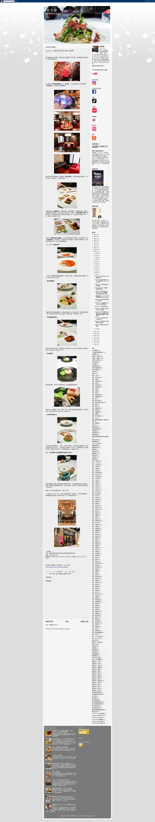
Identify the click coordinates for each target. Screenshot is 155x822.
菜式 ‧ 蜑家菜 (95, 609)
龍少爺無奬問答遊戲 (97, 702)
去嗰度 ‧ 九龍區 (96, 356)
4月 (96, 270)
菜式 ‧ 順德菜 (95, 590)
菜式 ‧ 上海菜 (95, 461)
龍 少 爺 (51, 10)
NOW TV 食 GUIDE (97, 717)
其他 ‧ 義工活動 (96, 400)
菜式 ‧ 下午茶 (95, 463)
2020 (95, 247)
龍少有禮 (94, 696)
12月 (96, 253)
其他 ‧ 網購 (95, 414)
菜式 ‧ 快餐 (95, 517)
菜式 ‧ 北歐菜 (95, 486)
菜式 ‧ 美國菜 (95, 542)
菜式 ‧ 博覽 (95, 572)
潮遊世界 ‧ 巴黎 (96, 663)
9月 (96, 259)
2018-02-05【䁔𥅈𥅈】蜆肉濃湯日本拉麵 (102, 322)
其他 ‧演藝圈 (95, 423)
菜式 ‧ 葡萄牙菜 (96, 599)
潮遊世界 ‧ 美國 (96, 669)
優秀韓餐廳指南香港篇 (97, 709)
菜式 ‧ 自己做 (95, 505)
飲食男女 (94, 648)
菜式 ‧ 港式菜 (95, 578)
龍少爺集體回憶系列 (97, 704)
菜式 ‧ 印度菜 (95, 497)
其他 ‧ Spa (94, 418)
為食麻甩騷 (95, 434)
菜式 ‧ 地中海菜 (96, 499)
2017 (95, 331)
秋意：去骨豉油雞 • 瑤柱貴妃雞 (60, 747)
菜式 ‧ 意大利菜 (96, 594)
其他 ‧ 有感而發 (96, 381)
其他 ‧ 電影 (95, 406)
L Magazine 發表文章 (97, 715)
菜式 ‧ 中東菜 (95, 468)
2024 (95, 238)
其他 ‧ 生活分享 (96, 377)
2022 (95, 243)
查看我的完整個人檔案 (97, 65)
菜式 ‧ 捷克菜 (95, 565)
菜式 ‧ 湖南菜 (95, 580)
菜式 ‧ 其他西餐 (96, 520)
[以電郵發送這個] (68, 571)
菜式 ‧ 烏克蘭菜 (96, 553)
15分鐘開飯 (95, 350)
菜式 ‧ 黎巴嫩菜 (96, 621)
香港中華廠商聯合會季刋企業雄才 (100, 436)
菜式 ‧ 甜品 (95, 569)
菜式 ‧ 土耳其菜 (96, 464)
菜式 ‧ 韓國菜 (95, 626)
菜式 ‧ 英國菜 (95, 544)
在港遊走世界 (95, 365)
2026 (95, 234)
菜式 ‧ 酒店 (52, 573)
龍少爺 (102, 46)
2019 (95, 249)
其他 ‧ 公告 (95, 375)
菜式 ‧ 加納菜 (95, 482)
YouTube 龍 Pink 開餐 (97, 723)
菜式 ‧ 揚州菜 (95, 574)
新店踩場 (94, 652)
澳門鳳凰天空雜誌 (96, 692)
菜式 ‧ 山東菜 (95, 466)
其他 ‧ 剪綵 (95, 392)
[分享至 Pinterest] (74, 571)
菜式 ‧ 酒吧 (95, 559)
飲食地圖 (94, 646)
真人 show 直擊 (96, 443)
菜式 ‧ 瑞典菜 (95, 598)
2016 (95, 333)
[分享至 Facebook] (73, 571)
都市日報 (94, 455)
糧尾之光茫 (95, 711)
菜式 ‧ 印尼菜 (95, 495)
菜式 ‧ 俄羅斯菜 (96, 530)
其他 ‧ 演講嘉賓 (96, 412)
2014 (95, 337)
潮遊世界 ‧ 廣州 (96, 686)
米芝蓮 (93, 371)
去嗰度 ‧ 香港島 (96, 358)
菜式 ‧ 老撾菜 (95, 503)
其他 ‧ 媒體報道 (96, 396)
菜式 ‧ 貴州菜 (95, 584)
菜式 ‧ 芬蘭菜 (95, 526)
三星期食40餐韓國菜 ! (97, 352)
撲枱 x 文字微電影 (96, 659)
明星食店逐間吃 (96, 428)
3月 (96, 272)
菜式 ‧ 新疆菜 (95, 596)
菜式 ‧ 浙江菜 (95, 549)
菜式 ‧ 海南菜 (95, 551)
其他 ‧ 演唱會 (95, 410)
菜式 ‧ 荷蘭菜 (95, 570)
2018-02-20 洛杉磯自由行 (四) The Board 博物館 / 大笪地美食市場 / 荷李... (101, 293)
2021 (95, 245)
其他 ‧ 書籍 (95, 391)
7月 (96, 264)
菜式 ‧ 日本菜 (95, 474)
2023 (95, 240)
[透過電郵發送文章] (65, 571)
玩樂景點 (94, 430)
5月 (96, 268)
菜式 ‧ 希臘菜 (95, 515)
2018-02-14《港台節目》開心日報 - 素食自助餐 (102, 303)
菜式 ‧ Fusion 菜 (96, 638)
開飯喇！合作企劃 (96, 642)
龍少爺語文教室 (96, 707)
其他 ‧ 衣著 (95, 383)
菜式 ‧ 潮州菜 (95, 617)
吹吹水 (93, 373)
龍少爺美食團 (95, 700)
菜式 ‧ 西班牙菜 (96, 509)
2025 (95, 236)
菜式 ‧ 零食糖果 (96, 601)
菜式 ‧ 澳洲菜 (95, 625)
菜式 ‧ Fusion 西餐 (96, 636)
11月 (96, 255)
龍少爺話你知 (95, 705)
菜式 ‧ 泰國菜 (95, 547)
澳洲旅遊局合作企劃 (97, 694)
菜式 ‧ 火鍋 (95, 480)
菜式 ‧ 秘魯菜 (95, 555)
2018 (95, 251)
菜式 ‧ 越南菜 (95, 586)
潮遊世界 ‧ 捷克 (96, 682)
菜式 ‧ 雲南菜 (95, 588)
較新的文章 (49, 621)
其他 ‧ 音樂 (95, 389)
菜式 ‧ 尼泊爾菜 (96, 493)
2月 (96, 274)
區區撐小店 (95, 451)
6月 (96, 266)
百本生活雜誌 (95, 369)
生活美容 (94, 364)
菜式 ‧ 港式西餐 (96, 576)
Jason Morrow (79, 816)
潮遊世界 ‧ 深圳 (96, 684)
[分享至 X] (71, 571)
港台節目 (94, 457)
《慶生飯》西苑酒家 (57, 755)
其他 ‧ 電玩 (95, 404)
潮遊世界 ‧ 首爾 (96, 671)
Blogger (90, 816)
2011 (95, 344)
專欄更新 (94, 453)
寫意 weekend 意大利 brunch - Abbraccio (62, 796)
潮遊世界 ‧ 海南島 (96, 677)
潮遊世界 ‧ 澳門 (67, 573)
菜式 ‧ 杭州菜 (95, 522)
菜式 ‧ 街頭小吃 (96, 582)
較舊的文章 (84, 621)
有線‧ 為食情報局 (96, 367)
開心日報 (94, 640)
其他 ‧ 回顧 (95, 379)
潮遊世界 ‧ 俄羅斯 (96, 667)
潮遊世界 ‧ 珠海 (96, 679)
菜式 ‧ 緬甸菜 (95, 619)
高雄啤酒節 (95, 445)
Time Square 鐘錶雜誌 (97, 719)
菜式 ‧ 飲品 (95, 592)
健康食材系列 (95, 447)
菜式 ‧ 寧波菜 (95, 603)
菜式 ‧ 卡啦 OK (95, 488)
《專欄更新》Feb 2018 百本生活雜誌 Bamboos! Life (102, 296)
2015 (95, 335)
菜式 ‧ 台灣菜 (95, 490)
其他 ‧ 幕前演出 (96, 408)
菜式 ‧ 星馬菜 (95, 534)
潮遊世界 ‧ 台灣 (96, 665)
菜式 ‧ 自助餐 (95, 507)
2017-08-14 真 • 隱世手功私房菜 (60, 780)
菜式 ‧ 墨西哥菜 (96, 623)
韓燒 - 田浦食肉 (56, 771)
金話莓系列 (95, 432)
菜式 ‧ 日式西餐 (96, 476)
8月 (96, 261)
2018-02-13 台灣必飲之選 (101, 306)
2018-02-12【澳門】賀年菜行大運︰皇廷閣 (102, 309)
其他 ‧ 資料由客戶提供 (97, 402)
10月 (96, 257)
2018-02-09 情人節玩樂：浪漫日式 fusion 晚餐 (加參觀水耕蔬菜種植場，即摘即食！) (102, 313)
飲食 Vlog (94, 644)
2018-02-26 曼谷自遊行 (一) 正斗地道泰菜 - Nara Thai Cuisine (102, 281)
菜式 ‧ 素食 (95, 557)
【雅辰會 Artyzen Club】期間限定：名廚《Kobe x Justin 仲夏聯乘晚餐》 (62, 731)
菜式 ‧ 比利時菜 (96, 478)
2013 (95, 339)
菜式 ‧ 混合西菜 (96, 567)
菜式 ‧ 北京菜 (95, 484)
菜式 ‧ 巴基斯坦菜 (96, 472)
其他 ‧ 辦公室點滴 (96, 416)
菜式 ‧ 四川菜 (95, 491)
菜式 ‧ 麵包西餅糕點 (97, 632)
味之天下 (94, 425)
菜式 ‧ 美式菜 (95, 536)
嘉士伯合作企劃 (96, 657)
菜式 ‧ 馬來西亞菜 (96, 563)
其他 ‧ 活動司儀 (96, 385)
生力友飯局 (95, 362)
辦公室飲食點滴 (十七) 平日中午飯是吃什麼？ (63, 739)
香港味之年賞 (95, 439)
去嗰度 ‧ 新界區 (96, 360)
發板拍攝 (94, 459)
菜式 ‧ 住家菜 (95, 513)
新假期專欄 (95, 653)
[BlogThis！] (70, 571)
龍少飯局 (94, 698)
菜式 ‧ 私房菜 (95, 518)
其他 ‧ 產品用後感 (96, 394)
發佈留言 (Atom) (53, 624)
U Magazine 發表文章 (97, 721)
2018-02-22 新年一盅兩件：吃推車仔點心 (102, 288)
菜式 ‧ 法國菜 (95, 524)
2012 (95, 342)
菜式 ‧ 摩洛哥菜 (96, 615)
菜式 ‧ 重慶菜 (95, 545)
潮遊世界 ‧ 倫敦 (96, 673)
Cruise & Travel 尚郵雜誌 (98, 713)
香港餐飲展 (95, 441)
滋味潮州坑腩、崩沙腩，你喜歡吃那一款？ (63, 763)
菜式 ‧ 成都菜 (95, 501)
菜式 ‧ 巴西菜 (95, 470)
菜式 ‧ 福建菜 (95, 605)
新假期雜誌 (95, 655)
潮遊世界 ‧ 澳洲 (96, 690)
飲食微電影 (95, 650)
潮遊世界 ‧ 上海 (96, 661)
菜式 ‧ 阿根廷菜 (96, 528)
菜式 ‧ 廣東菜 (59, 573)
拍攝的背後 (95, 427)
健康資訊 (94, 449)
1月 (96, 328)
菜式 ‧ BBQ (95, 634)
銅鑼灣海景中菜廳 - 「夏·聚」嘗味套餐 (62, 788)
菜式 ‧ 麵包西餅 (96, 630)
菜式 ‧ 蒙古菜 (95, 607)
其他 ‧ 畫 (94, 398)
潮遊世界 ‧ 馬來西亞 (97, 680)
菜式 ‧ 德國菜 (95, 613)
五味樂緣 (94, 354)
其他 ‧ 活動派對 (96, 387)
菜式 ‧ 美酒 (95, 540)
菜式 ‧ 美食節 (95, 538)
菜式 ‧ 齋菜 (95, 628)
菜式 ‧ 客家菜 (95, 532)
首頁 (67, 621)
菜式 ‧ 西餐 (95, 511)
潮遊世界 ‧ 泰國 (96, 675)
